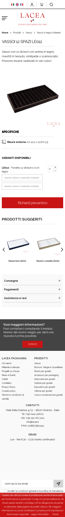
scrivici (32, 344)
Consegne (11, 280)
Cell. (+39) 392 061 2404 (32, 418)
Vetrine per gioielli (43, 391)
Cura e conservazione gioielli (48, 395)
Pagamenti (11, 289)
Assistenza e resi (15, 298)
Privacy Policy (8, 387)
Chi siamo (6, 363)
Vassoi (29, 32)
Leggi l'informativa (40, 514)
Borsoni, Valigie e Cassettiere (48, 367)
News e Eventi (8, 375)
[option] (32, 97)
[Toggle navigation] (4, 18)
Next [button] (61, 249)
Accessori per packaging (46, 375)
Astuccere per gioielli (44, 379)
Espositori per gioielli (44, 387)
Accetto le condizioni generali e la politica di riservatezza (35, 491)
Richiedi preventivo (32, 202)
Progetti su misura (10, 371)
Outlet (5, 379)
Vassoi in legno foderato (49, 32)
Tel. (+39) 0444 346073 (33, 414)
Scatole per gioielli (43, 383)
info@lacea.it (32, 422)
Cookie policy (9, 391)
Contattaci (6, 383)
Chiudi (55, 514)
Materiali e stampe (11, 367)
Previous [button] (3, 249)
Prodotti (17, 32)
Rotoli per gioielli (42, 371)
